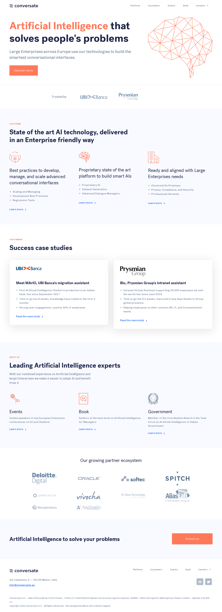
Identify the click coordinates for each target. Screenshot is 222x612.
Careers (201, 5)
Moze (85, 606)
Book (185, 5)
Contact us (192, 538)
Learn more (17, 209)
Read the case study (29, 316)
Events (171, 5)
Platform (135, 5)
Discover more (23, 70)
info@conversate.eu (22, 585)
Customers (154, 5)
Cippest (107, 606)
